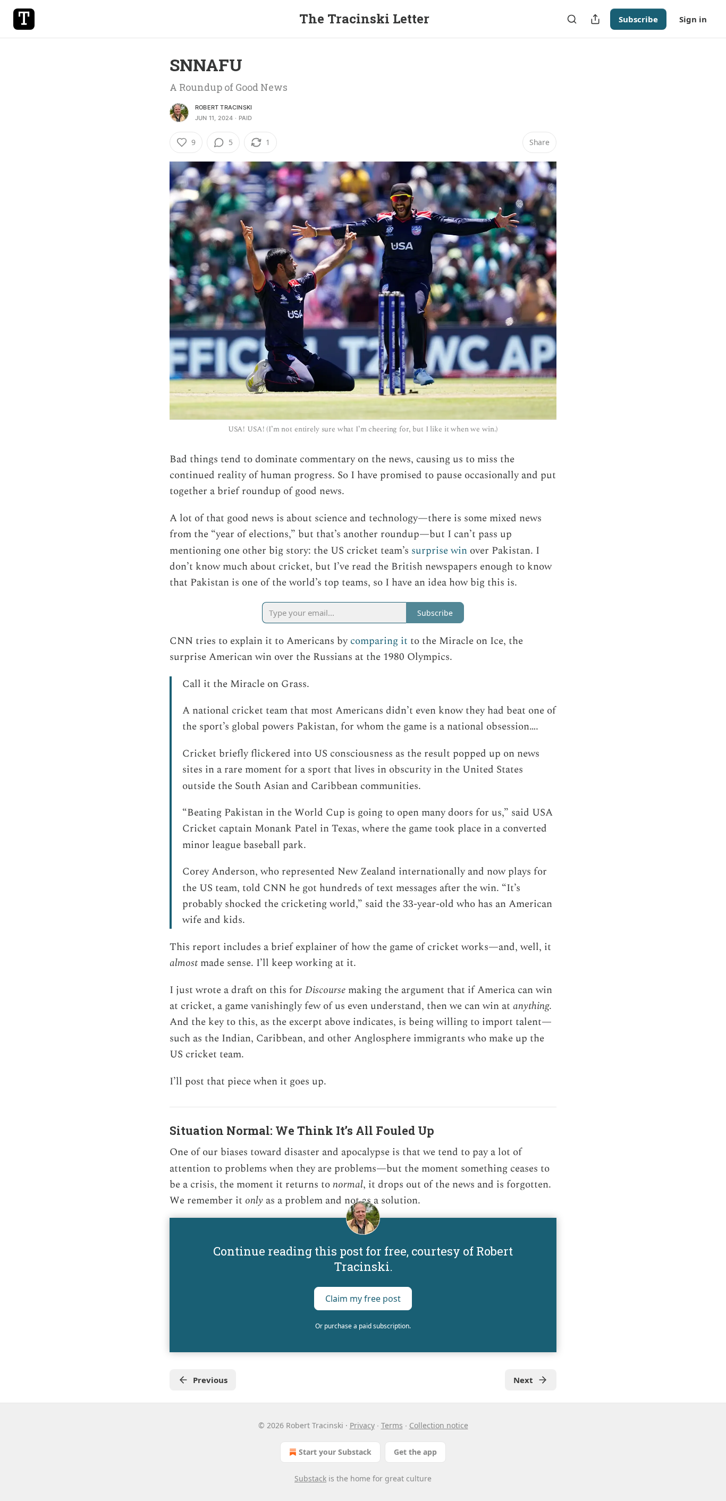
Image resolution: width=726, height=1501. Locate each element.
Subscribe (638, 19)
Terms (392, 1425)
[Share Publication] (595, 19)
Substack (310, 1478)
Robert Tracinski (223, 107)
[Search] (572, 19)
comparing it (379, 641)
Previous (210, 1380)
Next (523, 1380)
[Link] (154, 1131)
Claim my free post (363, 1298)
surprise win (439, 550)
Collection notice (438, 1425)
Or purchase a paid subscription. (363, 1325)
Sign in (693, 19)
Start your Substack (335, 1452)
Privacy (362, 1425)
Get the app (415, 1452)
